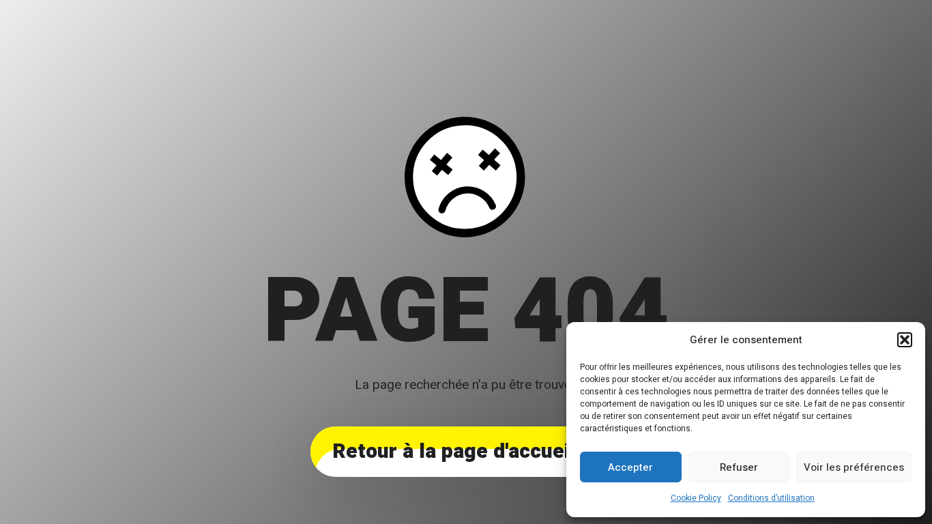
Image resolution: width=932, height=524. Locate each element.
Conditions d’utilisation (771, 498)
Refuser (739, 467)
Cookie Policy (696, 498)
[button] (905, 340)
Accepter (630, 467)
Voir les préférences (854, 467)
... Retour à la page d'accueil (466, 452)
